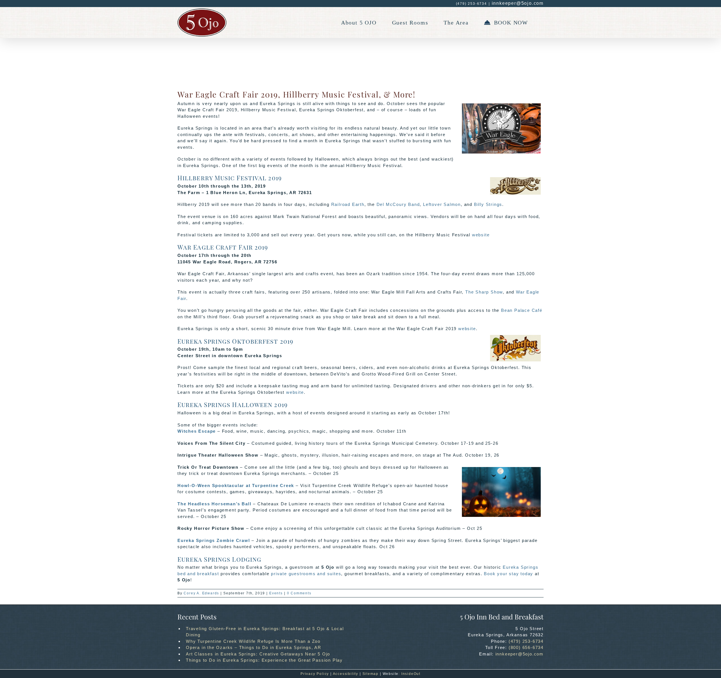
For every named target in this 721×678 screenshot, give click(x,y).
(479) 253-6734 (526, 641)
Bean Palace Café (521, 310)
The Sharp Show (484, 292)
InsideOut (410, 674)
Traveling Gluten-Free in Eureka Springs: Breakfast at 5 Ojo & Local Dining (265, 631)
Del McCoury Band (398, 204)
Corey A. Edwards (201, 593)
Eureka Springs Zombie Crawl (213, 540)
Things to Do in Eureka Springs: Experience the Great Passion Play (264, 660)
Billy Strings (488, 204)
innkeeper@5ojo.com (518, 3)
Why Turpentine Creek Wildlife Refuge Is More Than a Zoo (253, 641)
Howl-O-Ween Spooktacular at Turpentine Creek (235, 485)
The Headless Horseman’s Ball (214, 503)
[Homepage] (201, 22)
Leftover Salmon (442, 204)
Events (276, 593)
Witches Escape (196, 431)
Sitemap (370, 674)
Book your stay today (508, 573)
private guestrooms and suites (306, 573)
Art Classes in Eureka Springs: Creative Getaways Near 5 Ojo (258, 654)
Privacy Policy (315, 674)
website (481, 234)
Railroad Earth (347, 204)
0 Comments (299, 593)
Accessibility (345, 674)
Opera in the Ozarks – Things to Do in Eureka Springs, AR (253, 647)
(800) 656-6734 (526, 647)
